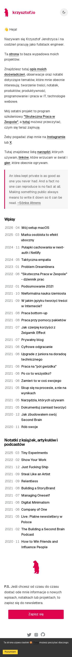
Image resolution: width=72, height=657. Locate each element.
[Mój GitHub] (43, 635)
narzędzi (43, 152)
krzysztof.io (24, 12)
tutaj (26, 122)
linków (24, 157)
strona (14, 54)
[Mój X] (29, 635)
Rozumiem (10, 651)
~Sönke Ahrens (29, 203)
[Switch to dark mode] (64, 12)
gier (7, 163)
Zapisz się (36, 614)
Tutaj (36, 642)
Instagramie (56, 137)
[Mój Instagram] (36, 635)
